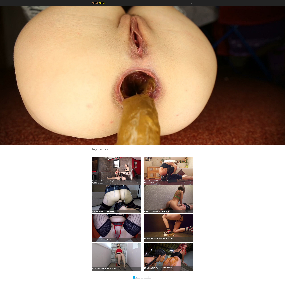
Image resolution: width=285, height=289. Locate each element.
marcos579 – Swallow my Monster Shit (156, 211)
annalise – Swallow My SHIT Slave (103, 211)
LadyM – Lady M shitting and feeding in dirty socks (158, 239)
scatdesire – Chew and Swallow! (102, 240)
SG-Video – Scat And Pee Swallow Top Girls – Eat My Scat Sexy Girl (158, 267)
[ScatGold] (99, 3)
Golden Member (176, 3)
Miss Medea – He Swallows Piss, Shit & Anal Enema (106, 181)
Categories (159, 3)
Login (167, 3)
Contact (185, 3)
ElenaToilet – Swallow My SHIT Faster (104, 268)
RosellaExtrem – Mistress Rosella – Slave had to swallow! (157, 181)
